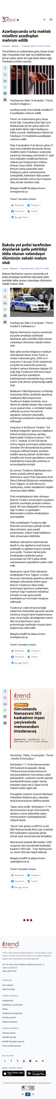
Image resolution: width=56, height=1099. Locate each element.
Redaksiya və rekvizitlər (12, 1005)
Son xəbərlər (7, 985)
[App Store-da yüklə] (13, 1073)
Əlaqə (4, 1009)
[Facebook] (11, 1061)
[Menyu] (51, 19)
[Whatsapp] (4, 1061)
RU (33, 1094)
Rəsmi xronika (8, 989)
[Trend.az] (10, 19)
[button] (5, 68)
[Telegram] (30, 1061)
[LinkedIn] (36, 1061)
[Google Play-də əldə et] (36, 1073)
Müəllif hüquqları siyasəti (13, 1041)
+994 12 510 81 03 (9, 968)
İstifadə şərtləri (9, 1033)
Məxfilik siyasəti (9, 1037)
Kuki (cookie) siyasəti (11, 1046)
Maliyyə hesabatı (9, 1022)
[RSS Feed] (42, 1061)
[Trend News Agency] (10, 944)
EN (23, 1094)
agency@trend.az (9, 971)
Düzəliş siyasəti (9, 1017)
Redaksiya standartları (12, 1013)
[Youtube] (23, 1061)
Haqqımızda (7, 1000)
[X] (17, 1061)
